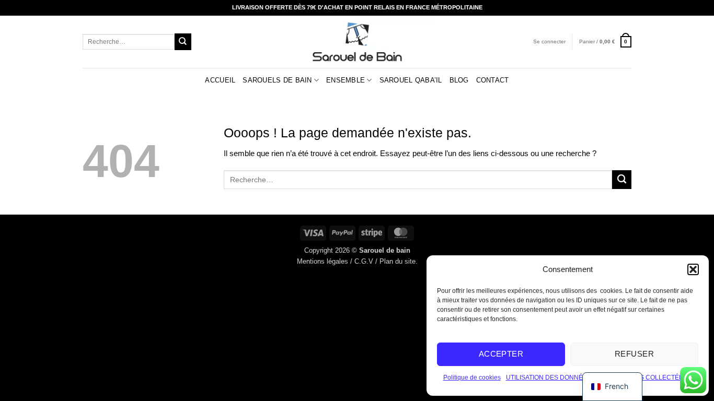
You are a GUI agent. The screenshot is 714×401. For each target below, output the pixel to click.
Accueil (220, 80)
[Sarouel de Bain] (357, 42)
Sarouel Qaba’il (410, 80)
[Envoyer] (183, 41)
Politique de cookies (472, 377)
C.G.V (363, 261)
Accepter (501, 353)
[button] (693, 269)
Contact (492, 80)
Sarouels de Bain (277, 80)
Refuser (634, 353)
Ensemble (345, 80)
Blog (459, 80)
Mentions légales (322, 261)
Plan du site (397, 261)
